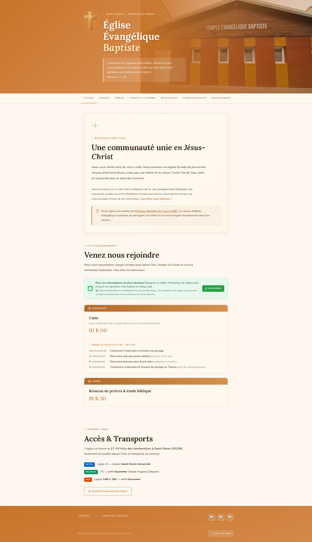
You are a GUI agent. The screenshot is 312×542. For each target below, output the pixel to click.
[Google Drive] (230, 517)
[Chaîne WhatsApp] (221, 517)
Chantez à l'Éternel (143, 98)
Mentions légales (115, 515)
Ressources (169, 98)
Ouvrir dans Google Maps (109, 491)
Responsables (220, 98)
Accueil (89, 98)
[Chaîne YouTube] (211, 517)
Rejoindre (215, 288)
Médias (119, 98)
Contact (104, 98)
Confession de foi (194, 98)
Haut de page (222, 533)
